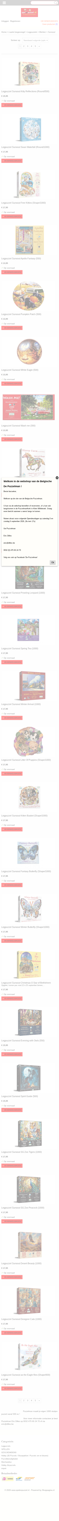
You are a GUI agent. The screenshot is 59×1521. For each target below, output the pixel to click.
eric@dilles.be (9, 543)
